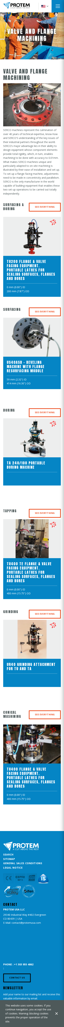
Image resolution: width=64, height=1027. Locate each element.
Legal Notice (13, 867)
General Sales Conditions (22, 863)
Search (8, 854)
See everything (45, 206)
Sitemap (9, 859)
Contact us (17, 977)
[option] (32, 258)
